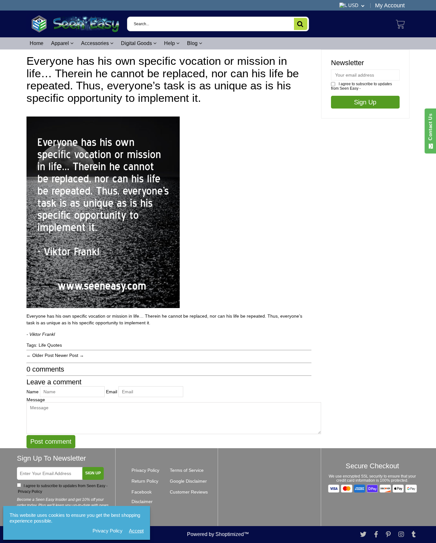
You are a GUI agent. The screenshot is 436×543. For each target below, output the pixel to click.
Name (32, 391)
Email (111, 391)
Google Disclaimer (188, 481)
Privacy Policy (29, 491)
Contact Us (430, 128)
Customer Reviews (189, 491)
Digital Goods (137, 43)
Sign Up (93, 473)
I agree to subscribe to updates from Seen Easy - (62, 489)
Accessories (95, 43)
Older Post (43, 355)
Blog (193, 43)
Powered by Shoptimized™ (218, 534)
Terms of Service (187, 470)
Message (35, 399)
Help (170, 43)
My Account (390, 5)
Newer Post (66, 355)
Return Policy (145, 481)
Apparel (60, 43)
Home (36, 43)
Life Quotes (50, 345)
